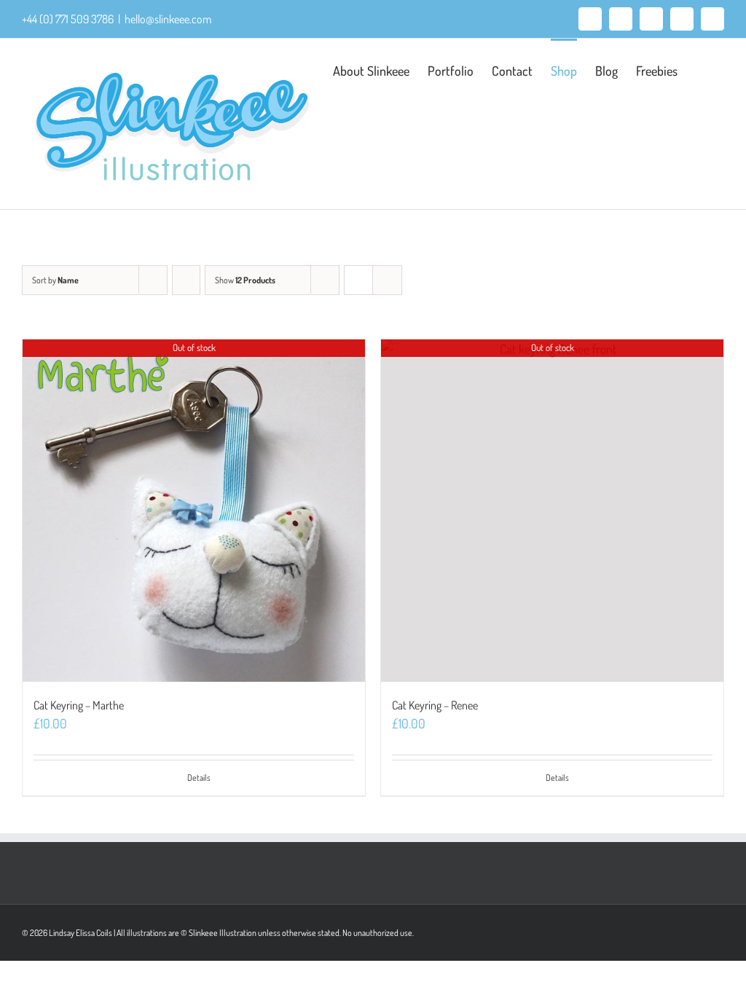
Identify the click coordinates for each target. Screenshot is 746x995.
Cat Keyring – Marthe (79, 705)
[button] (701, 69)
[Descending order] (186, 280)
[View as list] (387, 280)
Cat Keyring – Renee (435, 705)
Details (199, 777)
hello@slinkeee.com (168, 19)
